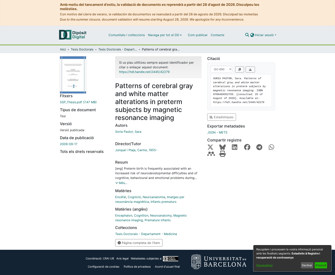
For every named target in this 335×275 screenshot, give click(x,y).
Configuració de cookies (103, 266)
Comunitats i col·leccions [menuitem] (127, 35)
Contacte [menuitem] (217, 35)
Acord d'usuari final (167, 266)
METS (223, 132)
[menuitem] (165, 35)
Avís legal (122, 258)
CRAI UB (108, 258)
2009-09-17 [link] (68, 144)
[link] (84, 102)
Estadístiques (223, 117)
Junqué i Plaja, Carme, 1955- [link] (136, 150)
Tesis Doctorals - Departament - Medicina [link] (117, 49)
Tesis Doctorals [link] (82, 49)
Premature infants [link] (158, 220)
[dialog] (292, 258)
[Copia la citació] (239, 69)
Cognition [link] (141, 215)
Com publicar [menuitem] (198, 35)
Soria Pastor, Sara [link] (128, 132)
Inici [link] (63, 49)
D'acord (321, 265)
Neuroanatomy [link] (161, 215)
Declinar (307, 265)
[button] (247, 35)
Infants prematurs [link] (163, 202)
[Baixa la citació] (250, 69)
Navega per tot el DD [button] (163, 35)
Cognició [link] (134, 197)
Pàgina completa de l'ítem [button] (140, 243)
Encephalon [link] (123, 215)
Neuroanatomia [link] (154, 197)
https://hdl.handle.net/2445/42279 (144, 72)
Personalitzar (264, 265)
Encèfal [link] (120, 197)
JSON (211, 132)
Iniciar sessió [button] (265, 35)
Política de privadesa (137, 266)
